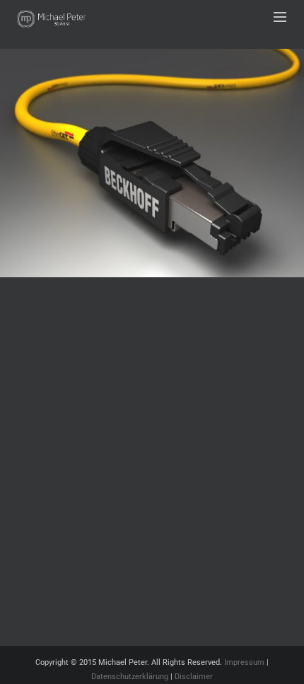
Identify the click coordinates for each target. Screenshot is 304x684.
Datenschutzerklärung (129, 676)
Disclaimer (194, 676)
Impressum (244, 662)
